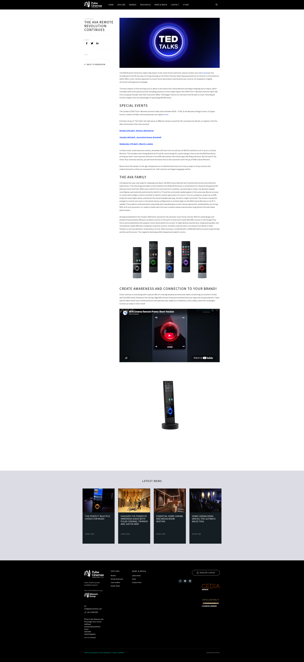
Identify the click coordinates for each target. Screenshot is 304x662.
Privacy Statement (104, 652)
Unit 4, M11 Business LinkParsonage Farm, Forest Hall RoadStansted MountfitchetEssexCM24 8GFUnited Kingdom (93, 626)
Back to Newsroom (95, 64)
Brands (113, 575)
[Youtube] (185, 581)
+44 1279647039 (92, 612)
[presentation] (223, 516)
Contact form (136, 582)
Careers (114, 652)
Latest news (136, 575)
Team (134, 579)
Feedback (121, 652)
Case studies (115, 582)
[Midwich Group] (91, 595)
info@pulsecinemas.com (93, 609)
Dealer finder (115, 586)
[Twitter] (92, 43)
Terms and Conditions (91, 652)
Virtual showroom (117, 579)
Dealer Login (207, 572)
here (166, 114)
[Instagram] (180, 581)
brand (204, 73)
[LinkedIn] (97, 43)
